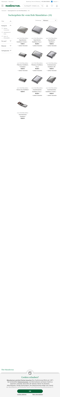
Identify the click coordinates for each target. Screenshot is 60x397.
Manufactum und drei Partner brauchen (19, 380)
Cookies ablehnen (21, 394)
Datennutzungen (23, 382)
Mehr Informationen (37, 394)
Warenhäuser (4, 1)
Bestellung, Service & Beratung (38, 1)
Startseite (4, 10)
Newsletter (10, 1)
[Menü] (2, 5)
